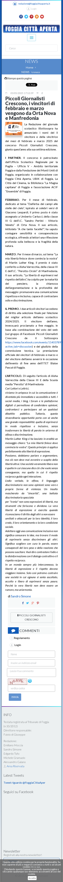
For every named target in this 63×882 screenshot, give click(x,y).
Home (29, 67)
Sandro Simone (21, 596)
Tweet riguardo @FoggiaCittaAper (24, 782)
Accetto (32, 878)
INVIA (15, 697)
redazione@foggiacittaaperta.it (34, 3)
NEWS (25, 72)
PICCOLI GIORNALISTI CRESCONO (32, 617)
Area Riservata (15, 766)
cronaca (36, 72)
